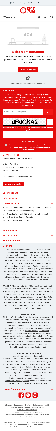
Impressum (18, 405)
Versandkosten (46, 422)
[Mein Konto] (45, 17)
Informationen (10, 198)
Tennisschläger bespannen (17, 381)
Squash (38, 258)
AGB (27, 147)
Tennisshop (44, 331)
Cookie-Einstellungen (28, 417)
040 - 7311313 (10, 163)
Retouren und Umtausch (27, 410)
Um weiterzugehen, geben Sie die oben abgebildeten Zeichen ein (28, 129)
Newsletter (44, 414)
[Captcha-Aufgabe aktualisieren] (50, 122)
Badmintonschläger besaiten (22, 378)
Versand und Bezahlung (20, 407)
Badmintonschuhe (41, 367)
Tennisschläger (32, 359)
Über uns (8, 405)
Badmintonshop (31, 331)
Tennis (28, 258)
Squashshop (8, 333)
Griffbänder (15, 370)
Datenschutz (38, 405)
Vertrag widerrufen (13, 184)
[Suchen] (39, 17)
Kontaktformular (25, 177)
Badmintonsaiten (28, 370)
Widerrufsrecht (38, 407)
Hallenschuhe (24, 372)
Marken (6, 266)
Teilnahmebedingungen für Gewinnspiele (21, 414)
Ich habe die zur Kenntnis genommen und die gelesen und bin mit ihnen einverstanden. (29, 147)
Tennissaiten (40, 372)
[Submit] (48, 112)
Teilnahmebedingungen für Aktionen (27, 412)
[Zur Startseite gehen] (28, 10)
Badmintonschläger (11, 359)
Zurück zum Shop (28, 70)
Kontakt (28, 405)
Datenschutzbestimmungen (29, 145)
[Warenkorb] (51, 17)
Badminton (19, 258)
